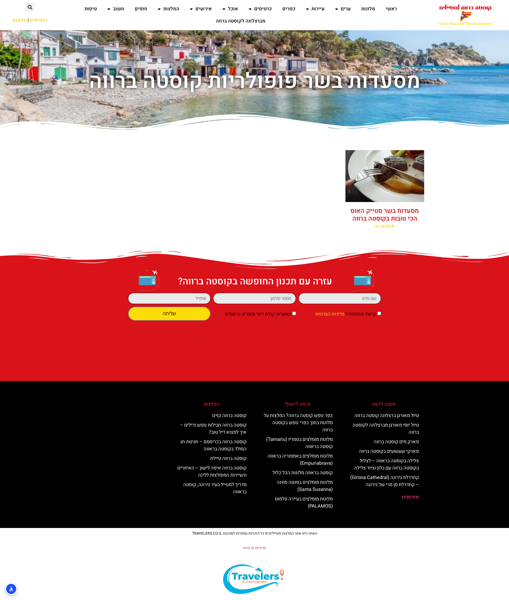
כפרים (288, 8)
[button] (29, 7)
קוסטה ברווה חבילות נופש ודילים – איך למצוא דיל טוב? (213, 429)
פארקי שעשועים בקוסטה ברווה (389, 451)
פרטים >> (384, 226)
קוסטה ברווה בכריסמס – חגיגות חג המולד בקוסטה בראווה (213, 445)
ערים (346, 8)
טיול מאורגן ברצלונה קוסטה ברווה (386, 415)
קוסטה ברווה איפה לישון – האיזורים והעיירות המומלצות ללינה (212, 471)
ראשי (391, 8)
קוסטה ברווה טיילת (228, 458)
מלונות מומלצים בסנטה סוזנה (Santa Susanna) (305, 486)
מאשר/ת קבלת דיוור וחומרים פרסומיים (258, 314)
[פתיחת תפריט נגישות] (11, 589)
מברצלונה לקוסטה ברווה (240, 21)
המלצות (171, 8)
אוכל (233, 8)
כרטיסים (263, 8)
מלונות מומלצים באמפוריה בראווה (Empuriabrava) (300, 460)
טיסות (91, 8)
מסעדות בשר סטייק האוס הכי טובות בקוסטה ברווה (384, 214)
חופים (141, 8)
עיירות (317, 8)
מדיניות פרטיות (254, 548)
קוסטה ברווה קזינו (229, 415)
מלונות (368, 8)
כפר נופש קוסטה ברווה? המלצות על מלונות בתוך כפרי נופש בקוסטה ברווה (298, 422)
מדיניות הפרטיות (329, 314)
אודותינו (410, 497)
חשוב (118, 8)
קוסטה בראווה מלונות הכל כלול (303, 472)
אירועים (203, 8)
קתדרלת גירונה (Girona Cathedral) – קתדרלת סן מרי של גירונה (384, 481)
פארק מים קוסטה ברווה (396, 441)
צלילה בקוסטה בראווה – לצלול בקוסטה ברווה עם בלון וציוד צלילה (386, 464)
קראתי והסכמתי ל (345, 314)
